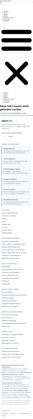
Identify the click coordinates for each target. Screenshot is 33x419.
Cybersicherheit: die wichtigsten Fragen (13, 354)
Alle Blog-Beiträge (7, 233)
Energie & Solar (6, 224)
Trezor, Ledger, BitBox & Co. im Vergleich (13, 250)
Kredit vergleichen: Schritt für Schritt (12, 269)
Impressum (5, 413)
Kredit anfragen (6, 284)
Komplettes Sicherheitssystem (10, 241)
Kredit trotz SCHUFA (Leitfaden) (11, 272)
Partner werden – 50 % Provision (11, 357)
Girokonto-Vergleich (7, 292)
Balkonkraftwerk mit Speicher (10, 343)
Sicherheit (6, 20)
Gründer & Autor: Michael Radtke (11, 133)
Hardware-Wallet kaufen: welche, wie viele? (14, 252)
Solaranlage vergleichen (8, 340)
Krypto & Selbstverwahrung (9, 213)
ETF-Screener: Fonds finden (10, 315)
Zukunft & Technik (9, 17)
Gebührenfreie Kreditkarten (9, 301)
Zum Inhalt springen (5, 1)
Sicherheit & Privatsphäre (9, 216)
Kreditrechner (5, 281)
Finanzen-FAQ (6, 326)
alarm (7, 120)
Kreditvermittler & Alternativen (10, 275)
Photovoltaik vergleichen (9, 337)
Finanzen (6, 11)
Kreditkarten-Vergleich (8, 298)
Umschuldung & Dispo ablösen (10, 278)
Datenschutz (13, 413)
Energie (6, 16)
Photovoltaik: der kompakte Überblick (12, 334)
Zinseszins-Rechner (7, 317)
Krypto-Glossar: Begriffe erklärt (10, 258)
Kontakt (4, 415)
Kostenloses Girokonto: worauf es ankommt (14, 295)
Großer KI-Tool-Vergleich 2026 (10, 351)
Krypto (5, 12)
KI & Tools (7, 19)
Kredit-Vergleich (6, 266)
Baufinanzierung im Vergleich (10, 306)
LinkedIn (10, 136)
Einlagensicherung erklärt (9, 320)
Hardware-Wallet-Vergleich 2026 (11, 247)
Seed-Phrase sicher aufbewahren (11, 255)
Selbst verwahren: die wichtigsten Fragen (13, 244)
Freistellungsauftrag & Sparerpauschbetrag (14, 323)
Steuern (6, 14)
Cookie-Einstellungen (24, 413)
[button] (16, 56)
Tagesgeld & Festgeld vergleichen (11, 303)
